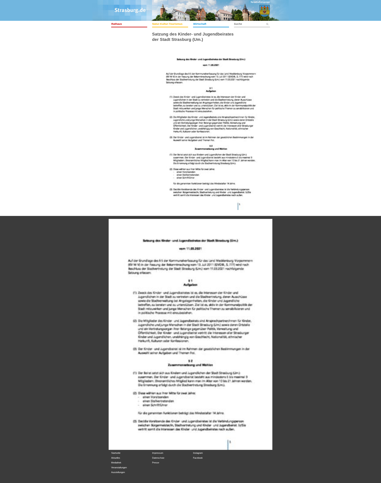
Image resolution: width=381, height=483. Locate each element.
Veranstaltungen (119, 467)
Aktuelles (115, 458)
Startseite (115, 453)
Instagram (198, 453)
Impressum (157, 453)
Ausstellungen (118, 472)
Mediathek (116, 462)
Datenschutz (158, 458)
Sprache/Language (260, 2)
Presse (155, 462)
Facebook (198, 458)
